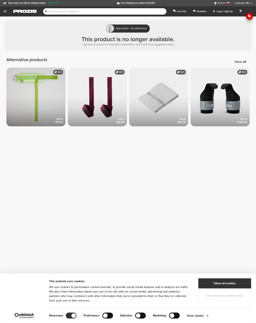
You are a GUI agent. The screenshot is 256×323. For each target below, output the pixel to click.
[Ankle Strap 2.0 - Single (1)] (37, 98)
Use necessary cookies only (225, 295)
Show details (195, 315)
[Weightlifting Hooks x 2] (221, 98)
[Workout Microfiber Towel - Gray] (160, 98)
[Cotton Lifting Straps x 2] (98, 98)
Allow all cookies (225, 283)
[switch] (107, 316)
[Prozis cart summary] (240, 11)
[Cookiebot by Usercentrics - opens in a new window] (24, 316)
